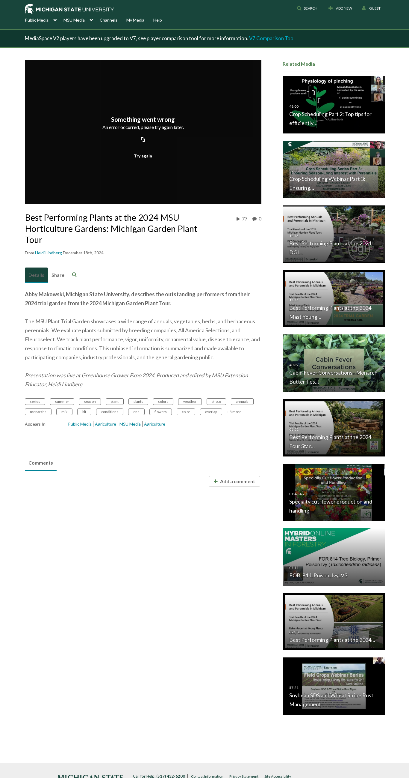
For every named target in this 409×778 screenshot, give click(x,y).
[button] (307, 8)
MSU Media (130, 423)
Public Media (80, 423)
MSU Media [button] (74, 19)
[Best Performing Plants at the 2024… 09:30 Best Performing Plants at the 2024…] (334, 621)
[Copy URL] (143, 140)
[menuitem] (44, 19)
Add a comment (237, 481)
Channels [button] (108, 19)
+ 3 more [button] (234, 411)
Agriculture (105, 423)
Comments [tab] (40, 462)
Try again (143, 155)
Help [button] (157, 19)
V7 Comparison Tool (272, 38)
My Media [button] (135, 19)
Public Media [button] (37, 19)
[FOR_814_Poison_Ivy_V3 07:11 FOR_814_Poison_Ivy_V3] (334, 556)
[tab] (36, 275)
